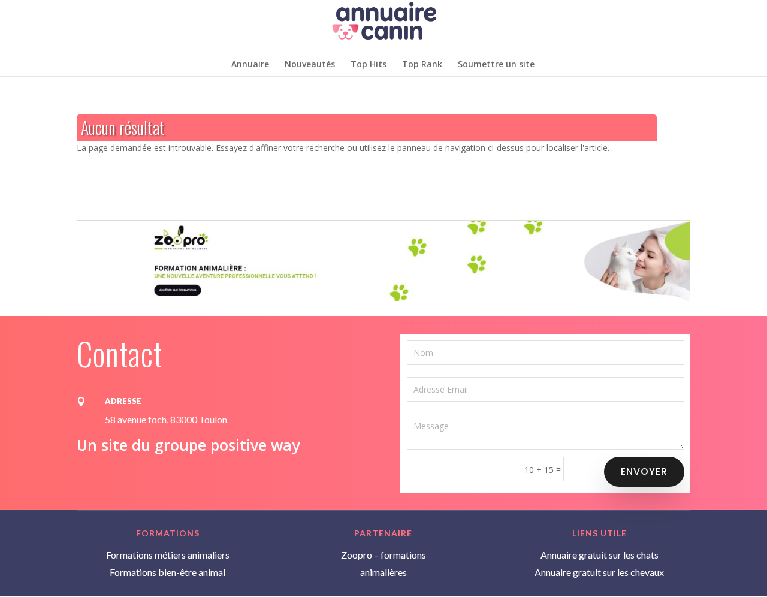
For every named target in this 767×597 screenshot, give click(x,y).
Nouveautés (310, 65)
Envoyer (644, 471)
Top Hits (368, 65)
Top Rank (422, 65)
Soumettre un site (496, 65)
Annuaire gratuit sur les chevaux (599, 572)
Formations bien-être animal (167, 572)
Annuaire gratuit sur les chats (599, 554)
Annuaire (250, 65)
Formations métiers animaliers (168, 554)
